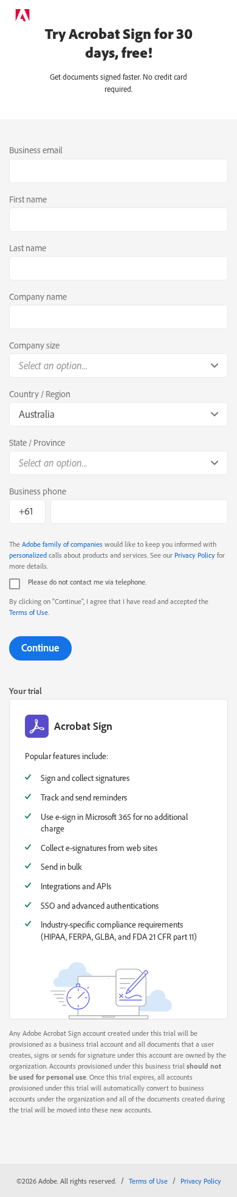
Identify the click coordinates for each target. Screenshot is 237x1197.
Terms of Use (28, 612)
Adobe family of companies (62, 544)
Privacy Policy (194, 555)
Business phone (37, 491)
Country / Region (39, 394)
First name (28, 199)
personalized (28, 555)
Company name (38, 296)
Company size (34, 345)
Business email (36, 150)
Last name (27, 248)
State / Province (37, 442)
